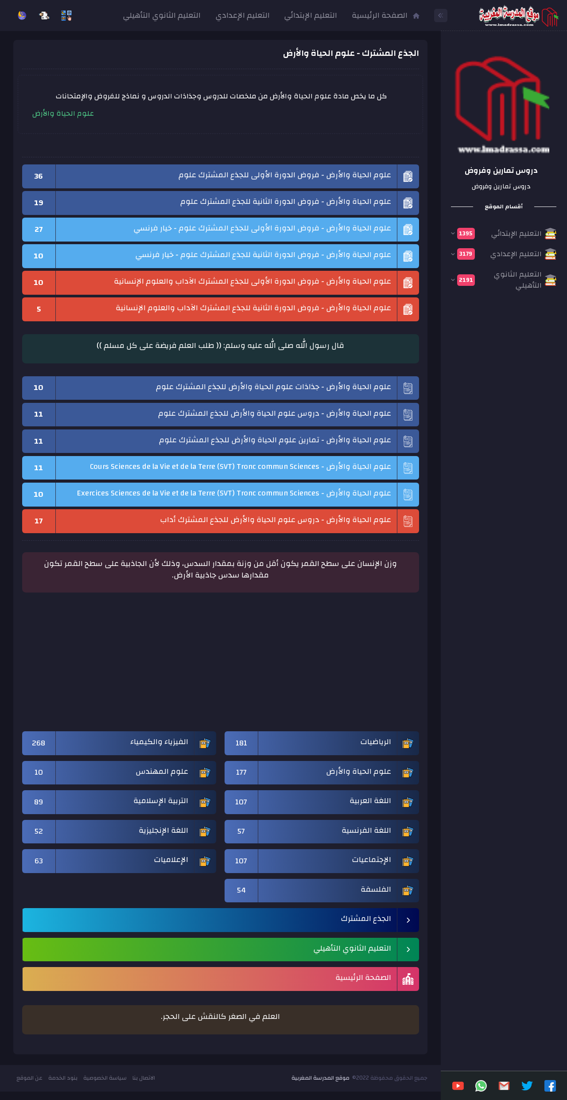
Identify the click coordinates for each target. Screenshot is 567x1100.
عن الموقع (29, 1078)
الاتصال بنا (143, 1078)
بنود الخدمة (63, 1078)
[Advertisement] (220, 666)
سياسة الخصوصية (105, 1078)
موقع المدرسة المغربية (320, 1078)
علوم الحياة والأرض (63, 113)
